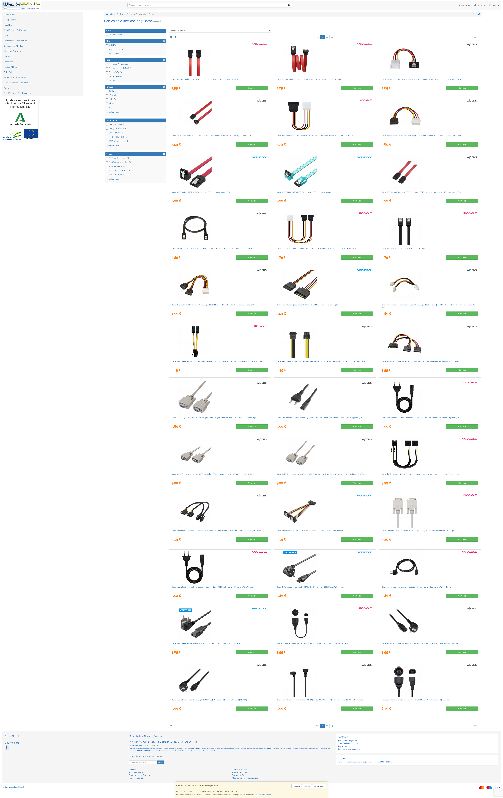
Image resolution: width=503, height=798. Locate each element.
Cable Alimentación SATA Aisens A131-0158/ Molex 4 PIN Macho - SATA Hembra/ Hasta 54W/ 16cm (421, 136)
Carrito (494, 5)
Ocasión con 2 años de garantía (17, 93)
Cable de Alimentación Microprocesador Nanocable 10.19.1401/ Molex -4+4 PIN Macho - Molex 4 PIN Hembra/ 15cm (217, 361)
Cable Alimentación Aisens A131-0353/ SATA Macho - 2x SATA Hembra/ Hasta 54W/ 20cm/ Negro (421, 361)
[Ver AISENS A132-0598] (325, 680)
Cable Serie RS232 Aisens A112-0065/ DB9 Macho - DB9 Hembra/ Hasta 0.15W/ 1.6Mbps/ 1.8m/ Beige (212, 474)
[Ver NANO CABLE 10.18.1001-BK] (430, 228)
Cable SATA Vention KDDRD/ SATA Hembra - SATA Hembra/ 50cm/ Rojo (200, 192)
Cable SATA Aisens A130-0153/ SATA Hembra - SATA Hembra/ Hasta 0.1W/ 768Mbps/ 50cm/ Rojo (421, 192)
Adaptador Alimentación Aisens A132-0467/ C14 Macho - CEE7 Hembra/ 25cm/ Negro (416, 700)
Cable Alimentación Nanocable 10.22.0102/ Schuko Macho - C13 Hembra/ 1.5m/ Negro (416, 587)
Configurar (296, 786)
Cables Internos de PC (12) (120, 68)
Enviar (160, 762)
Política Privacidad (136, 772)
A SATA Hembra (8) (117, 166)
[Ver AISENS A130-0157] (220, 228)
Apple (6, 88)
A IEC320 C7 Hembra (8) (119, 158)
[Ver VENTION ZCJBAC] (220, 623)
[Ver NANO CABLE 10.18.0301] (325, 59)
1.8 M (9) (112, 95)
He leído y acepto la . (147, 756)
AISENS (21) (113, 45)
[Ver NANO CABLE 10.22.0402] (430, 398)
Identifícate (465, 5)
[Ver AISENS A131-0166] (430, 285)
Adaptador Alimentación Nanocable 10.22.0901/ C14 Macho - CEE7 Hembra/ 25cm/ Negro (313, 643)
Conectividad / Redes (13, 46)
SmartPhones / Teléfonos (15, 30)
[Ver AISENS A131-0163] (430, 59)
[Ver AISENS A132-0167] (430, 623)
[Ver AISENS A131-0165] (220, 511)
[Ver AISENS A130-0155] (220, 116)
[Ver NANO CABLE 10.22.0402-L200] (220, 567)
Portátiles (8, 25)
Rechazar (307, 786)
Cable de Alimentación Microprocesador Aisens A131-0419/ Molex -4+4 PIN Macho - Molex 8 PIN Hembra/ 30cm (321, 361)
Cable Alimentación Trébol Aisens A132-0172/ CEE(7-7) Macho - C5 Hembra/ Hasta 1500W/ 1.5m (210, 700)
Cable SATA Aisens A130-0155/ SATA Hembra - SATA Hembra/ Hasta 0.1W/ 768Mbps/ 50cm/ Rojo (211, 136)
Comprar (252, 88)
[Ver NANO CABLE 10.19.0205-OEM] (325, 116)
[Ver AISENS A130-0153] (430, 172)
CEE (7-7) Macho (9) (117, 124)
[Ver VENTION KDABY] (325, 285)
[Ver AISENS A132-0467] (430, 680)
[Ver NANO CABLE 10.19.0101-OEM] (325, 228)
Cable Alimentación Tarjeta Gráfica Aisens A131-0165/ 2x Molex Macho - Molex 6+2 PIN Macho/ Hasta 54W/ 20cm (216, 531)
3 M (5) (111, 103)
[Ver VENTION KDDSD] (325, 172)
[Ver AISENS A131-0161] (220, 285)
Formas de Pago (239, 775)
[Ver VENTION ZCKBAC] (325, 567)
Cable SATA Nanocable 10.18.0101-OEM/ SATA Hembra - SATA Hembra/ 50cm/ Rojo (205, 79)
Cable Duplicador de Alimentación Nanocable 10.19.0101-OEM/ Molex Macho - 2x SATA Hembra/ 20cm (318, 248)
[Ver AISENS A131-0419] (325, 341)
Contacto (480, 5)
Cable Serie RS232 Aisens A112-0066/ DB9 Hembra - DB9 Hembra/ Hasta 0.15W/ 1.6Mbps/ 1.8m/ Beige (213, 418)
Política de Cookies (263, 795)
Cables (7, 56)
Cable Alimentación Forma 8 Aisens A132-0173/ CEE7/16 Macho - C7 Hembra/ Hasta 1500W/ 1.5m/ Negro (319, 418)
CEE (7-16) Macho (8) (117, 129)
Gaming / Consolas (12, 51)
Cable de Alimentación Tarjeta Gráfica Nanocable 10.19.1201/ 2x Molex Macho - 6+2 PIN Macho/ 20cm (422, 474)
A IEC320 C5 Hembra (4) (119, 174)
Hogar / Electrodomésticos (16, 77)
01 (322, 37)
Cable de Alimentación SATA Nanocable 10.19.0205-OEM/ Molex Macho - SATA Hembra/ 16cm (315, 136)
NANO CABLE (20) (116, 49)
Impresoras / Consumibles (15, 41)
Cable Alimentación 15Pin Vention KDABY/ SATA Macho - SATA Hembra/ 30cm (308, 305)
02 (327, 37)
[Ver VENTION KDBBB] (325, 511)
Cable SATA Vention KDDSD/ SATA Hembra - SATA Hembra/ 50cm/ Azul (306, 192)
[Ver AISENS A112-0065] (220, 454)
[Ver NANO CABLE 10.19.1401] (220, 341)
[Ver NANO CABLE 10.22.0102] (430, 567)
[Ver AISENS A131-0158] (430, 116)
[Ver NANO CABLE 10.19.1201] (430, 454)
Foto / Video (9, 72)
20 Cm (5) (113, 107)
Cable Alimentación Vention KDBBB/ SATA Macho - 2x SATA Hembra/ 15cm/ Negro (310, 531)
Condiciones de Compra (139, 775)
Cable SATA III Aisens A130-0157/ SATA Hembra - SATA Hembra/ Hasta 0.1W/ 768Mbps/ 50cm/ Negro (212, 248)
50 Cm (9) (113, 91)
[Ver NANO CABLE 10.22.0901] (325, 623)
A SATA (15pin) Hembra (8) (120, 162)
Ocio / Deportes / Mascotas (16, 83)
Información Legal (239, 770)
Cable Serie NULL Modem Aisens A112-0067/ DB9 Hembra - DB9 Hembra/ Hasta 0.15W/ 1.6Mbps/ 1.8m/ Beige (322, 474)
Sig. (332, 37)
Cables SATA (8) (115, 72)
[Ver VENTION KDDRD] (220, 172)
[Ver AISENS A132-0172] (220, 680)
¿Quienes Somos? (136, 778)
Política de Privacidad (208, 750)
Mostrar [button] (475, 37)
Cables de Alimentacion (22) (121, 64)
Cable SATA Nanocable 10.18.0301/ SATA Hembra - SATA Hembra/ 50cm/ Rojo (309, 79)
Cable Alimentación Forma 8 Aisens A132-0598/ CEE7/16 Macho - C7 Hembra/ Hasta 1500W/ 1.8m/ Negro (320, 700)
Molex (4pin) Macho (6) (118, 137)
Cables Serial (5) (115, 76)
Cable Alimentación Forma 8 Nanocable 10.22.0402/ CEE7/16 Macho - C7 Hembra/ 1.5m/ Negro (420, 418)
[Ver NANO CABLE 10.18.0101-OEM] (220, 59)
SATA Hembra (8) (116, 133)
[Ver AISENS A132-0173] (325, 398)
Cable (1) (112, 80)
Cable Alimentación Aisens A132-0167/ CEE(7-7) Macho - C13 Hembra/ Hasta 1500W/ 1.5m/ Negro (421, 643)
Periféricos (8, 62)
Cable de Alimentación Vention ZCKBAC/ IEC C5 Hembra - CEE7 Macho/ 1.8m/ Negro (311, 587)
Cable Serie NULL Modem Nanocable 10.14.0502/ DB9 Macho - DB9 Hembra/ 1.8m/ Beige (418, 531)
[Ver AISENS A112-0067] (325, 454)
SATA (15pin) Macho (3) (118, 141)
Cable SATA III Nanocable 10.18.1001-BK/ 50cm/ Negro (404, 248)
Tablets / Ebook (11, 67)
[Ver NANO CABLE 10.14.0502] (430, 511)
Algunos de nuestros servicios (245, 778)
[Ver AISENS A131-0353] (430, 341)
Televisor (8, 35)
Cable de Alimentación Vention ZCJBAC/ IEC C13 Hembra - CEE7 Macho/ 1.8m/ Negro (206, 643)
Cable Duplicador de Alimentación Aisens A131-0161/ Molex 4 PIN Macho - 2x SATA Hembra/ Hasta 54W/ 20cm (215, 305)
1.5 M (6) (112, 99)
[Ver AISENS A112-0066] (220, 398)
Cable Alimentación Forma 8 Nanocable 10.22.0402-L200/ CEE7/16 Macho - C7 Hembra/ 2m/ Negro (212, 587)
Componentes (10, 20)
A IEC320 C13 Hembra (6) (119, 170)
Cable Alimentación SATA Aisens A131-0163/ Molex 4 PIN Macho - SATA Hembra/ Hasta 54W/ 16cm (421, 79)
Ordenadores (9, 15)
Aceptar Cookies (319, 786)
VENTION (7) (114, 53)
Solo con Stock (115, 35)
